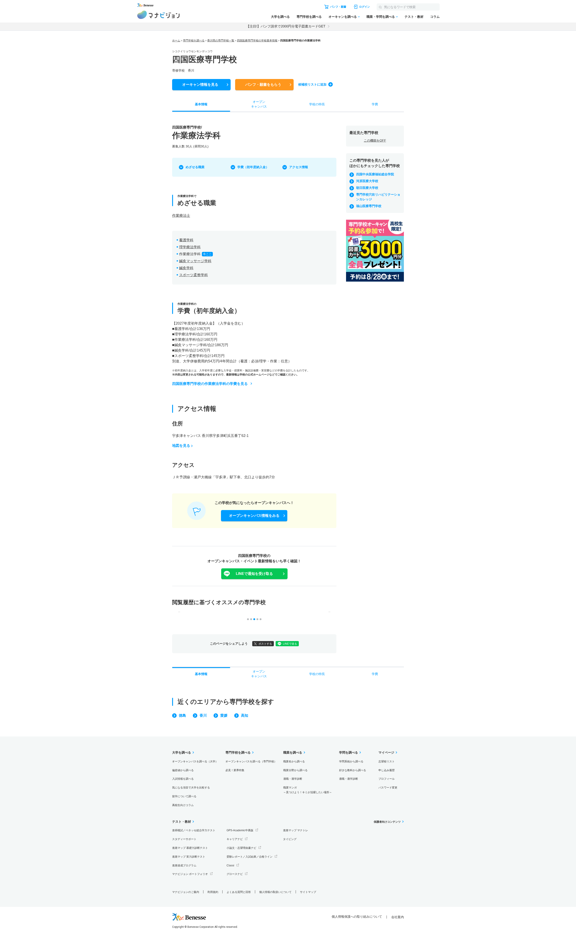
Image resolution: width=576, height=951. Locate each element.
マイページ (386, 752)
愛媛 (223, 715)
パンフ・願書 (263, 84)
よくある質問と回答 (239, 892)
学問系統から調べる (351, 761)
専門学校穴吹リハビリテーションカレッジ (378, 197)
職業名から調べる (294, 761)
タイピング (290, 839)
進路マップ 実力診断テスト (188, 856)
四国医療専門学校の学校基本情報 (257, 40)
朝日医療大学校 (367, 188)
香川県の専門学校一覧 (220, 40)
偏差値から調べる (183, 770)
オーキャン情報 (200, 84)
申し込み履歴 (386, 770)
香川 (203, 715)
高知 (244, 715)
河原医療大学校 (367, 181)
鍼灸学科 (186, 268)
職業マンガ (307, 790)
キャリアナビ (235, 839)
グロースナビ (235, 874)
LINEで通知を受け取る (254, 574)
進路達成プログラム (184, 865)
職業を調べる (292, 752)
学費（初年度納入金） (253, 167)
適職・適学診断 (292, 778)
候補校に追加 (312, 84)
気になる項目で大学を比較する (191, 787)
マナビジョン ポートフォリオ (190, 874)
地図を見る (181, 445)
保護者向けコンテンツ (387, 821)
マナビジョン (158, 15)
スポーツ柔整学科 (193, 275)
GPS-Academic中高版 (240, 830)
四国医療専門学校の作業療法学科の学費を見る (210, 384)
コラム (435, 16)
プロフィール (386, 778)
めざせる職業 (195, 167)
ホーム (176, 40)
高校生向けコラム (183, 805)
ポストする (265, 643)
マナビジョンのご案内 (185, 892)
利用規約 (212, 892)
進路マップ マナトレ (295, 830)
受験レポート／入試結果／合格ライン (249, 856)
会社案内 (397, 917)
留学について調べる (184, 796)
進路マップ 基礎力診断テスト (190, 847)
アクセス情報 (298, 167)
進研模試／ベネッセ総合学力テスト (193, 830)
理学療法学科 (190, 247)
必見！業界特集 (234, 770)
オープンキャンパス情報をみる (254, 515)
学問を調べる (348, 752)
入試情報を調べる (183, 778)
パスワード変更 (387, 787)
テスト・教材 (414, 16)
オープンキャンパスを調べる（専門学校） (251, 761)
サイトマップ (308, 892)
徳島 (182, 715)
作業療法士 (181, 215)
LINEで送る (290, 643)
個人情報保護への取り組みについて (357, 916)
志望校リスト (386, 761)
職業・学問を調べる (381, 16)
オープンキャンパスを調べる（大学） (195, 761)
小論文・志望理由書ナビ (241, 847)
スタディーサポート (184, 839)
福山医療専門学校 (368, 206)
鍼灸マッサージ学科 (195, 261)
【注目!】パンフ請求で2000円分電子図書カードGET (285, 26)
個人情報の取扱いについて (275, 892)
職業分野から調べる (295, 770)
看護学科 (186, 240)
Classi (230, 865)
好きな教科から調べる (352, 770)
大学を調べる (280, 16)
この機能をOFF (375, 140)
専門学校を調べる (309, 16)
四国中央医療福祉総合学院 (375, 174)
